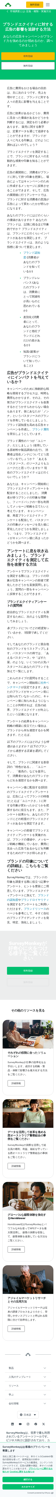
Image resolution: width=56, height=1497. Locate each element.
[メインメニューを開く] (47, 5)
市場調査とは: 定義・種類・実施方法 (30, 11)
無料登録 (34, 4)
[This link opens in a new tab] (12, 1424)
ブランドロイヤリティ (35, 900)
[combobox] (28, 1414)
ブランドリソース (35, 909)
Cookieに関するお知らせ (22, 1471)
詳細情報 (16, 1083)
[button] (28, 1368)
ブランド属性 (40, 429)
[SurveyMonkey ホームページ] (8, 5)
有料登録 (28, 56)
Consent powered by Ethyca (38, 1493)
